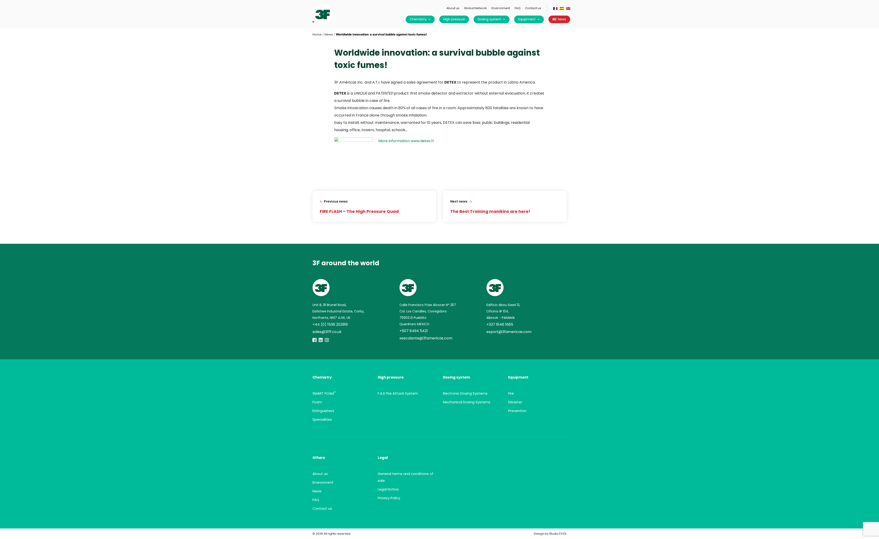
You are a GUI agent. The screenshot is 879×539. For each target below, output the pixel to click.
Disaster (515, 402)
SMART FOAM (324, 393)
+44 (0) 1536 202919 (330, 324)
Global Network (475, 8)
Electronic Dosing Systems (465, 393)
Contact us (533, 8)
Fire (511, 393)
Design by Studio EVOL (550, 533)
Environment (500, 8)
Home (317, 34)
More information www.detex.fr (406, 141)
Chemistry (418, 19)
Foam (317, 402)
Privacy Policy (389, 498)
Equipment (527, 19)
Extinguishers (323, 410)
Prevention (517, 410)
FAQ (518, 8)
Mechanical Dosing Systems (466, 402)
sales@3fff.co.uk (327, 331)
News (562, 19)
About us (452, 8)
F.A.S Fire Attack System (398, 393)
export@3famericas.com (509, 331)
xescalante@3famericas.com (425, 338)
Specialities (322, 419)
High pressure (454, 19)
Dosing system (489, 19)
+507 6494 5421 (413, 330)
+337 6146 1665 (499, 324)
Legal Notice (388, 489)
